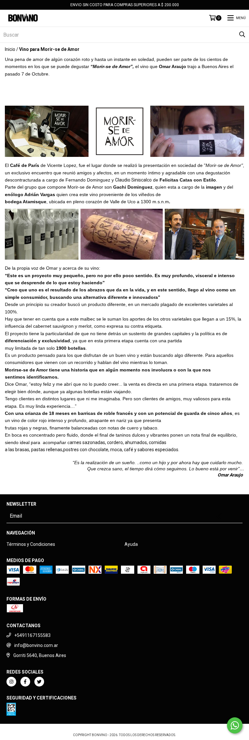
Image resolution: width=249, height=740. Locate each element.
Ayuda (131, 544)
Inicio (10, 49)
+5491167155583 (32, 635)
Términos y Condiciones (30, 544)
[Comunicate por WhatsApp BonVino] (235, 725)
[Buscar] (242, 35)
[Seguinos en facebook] (25, 682)
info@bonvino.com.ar (36, 645)
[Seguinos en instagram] (11, 682)
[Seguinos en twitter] (39, 682)
